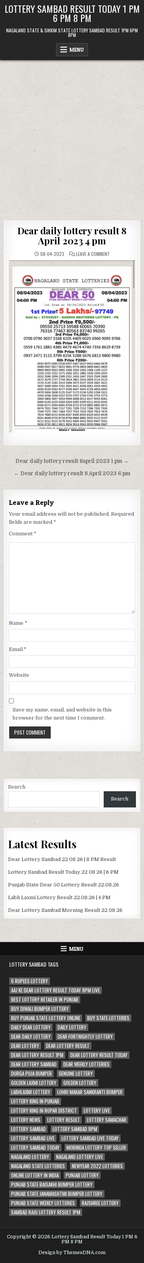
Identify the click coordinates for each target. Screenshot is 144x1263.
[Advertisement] (72, 136)
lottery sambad (28, 1129)
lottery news (25, 1119)
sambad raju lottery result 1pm (45, 1212)
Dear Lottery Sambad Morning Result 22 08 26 (65, 910)
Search (16, 787)
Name (18, 623)
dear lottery (25, 1045)
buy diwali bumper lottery (40, 1008)
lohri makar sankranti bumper (89, 1092)
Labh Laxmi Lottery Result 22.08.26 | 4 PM (59, 897)
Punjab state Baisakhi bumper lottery (52, 1184)
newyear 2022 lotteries (97, 1166)
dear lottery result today (98, 1055)
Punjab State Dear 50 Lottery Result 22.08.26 (63, 885)
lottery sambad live (33, 1138)
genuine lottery (76, 1073)
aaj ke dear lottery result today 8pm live (55, 990)
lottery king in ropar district (44, 1110)
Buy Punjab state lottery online (45, 1018)
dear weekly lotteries (86, 1064)
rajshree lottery (100, 1203)
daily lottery (72, 1027)
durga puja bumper (31, 1073)
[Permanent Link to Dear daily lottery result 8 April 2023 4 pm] (72, 346)
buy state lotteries (108, 1018)
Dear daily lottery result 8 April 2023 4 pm (72, 235)
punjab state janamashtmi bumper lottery (57, 1193)
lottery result (63, 1119)
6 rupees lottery (29, 981)
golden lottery (79, 1082)
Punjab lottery (82, 1175)
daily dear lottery (31, 1027)
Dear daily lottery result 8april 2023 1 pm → (72, 461)
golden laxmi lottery (33, 1082)
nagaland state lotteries (38, 1166)
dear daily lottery (31, 1036)
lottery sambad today (35, 1147)
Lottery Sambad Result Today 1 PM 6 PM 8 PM (72, 13)
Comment (22, 533)
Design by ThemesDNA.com (72, 1252)
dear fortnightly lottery (85, 1036)
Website (19, 675)
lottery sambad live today (90, 1138)
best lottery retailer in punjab (44, 999)
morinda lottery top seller (96, 1147)
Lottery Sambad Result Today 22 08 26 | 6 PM (63, 872)
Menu (77, 50)
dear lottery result (67, 1045)
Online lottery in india (35, 1175)
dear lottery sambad (33, 1064)
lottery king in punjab (35, 1101)
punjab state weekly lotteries (43, 1203)
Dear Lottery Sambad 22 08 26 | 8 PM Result (62, 859)
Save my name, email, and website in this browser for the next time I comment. (62, 714)
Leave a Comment (93, 254)
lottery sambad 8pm (75, 1129)
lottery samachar (106, 1119)
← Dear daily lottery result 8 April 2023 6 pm (72, 473)
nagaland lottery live (79, 1156)
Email (17, 649)
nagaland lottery (30, 1156)
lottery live (97, 1110)
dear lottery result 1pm (37, 1055)
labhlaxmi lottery (30, 1092)
